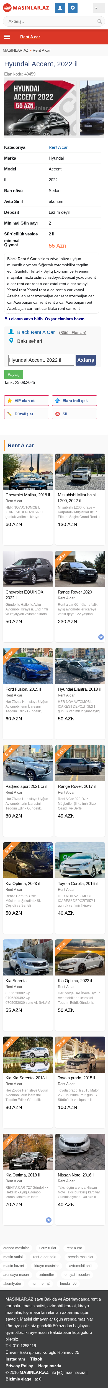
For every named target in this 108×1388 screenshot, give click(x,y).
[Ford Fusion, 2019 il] (28, 655)
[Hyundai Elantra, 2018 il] (80, 655)
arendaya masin (16, 1275)
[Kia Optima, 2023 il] (28, 849)
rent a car (74, 1248)
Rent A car (42, 50)
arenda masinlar (16, 1248)
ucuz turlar (47, 1248)
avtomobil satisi (81, 1266)
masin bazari (13, 1266)
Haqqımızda (49, 1365)
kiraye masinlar (46, 1266)
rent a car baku (45, 1257)
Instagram (15, 1359)
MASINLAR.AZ (16, 50)
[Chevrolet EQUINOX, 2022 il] (28, 558)
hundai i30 (68, 1283)
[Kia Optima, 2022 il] (80, 946)
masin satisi (13, 1257)
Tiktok (36, 1359)
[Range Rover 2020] (80, 558)
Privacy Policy (19, 1365)
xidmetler (46, 1275)
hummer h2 (41, 1283)
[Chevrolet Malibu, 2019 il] (28, 460)
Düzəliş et (24, 414)
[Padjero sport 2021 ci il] (28, 752)
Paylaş (13, 374)
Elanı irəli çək (75, 400)
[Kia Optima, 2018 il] (28, 1141)
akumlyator (12, 1283)
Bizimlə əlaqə (18, 1379)
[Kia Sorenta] (28, 946)
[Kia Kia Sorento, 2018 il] (28, 1043)
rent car (24, 283)
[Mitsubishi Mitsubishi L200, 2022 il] (80, 460)
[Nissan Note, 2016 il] (80, 1141)
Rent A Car (27, 259)
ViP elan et (25, 400)
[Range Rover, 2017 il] (80, 752)
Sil (65, 414)
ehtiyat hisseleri (77, 1275)
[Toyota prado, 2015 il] (80, 1043)
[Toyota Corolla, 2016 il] (80, 849)
